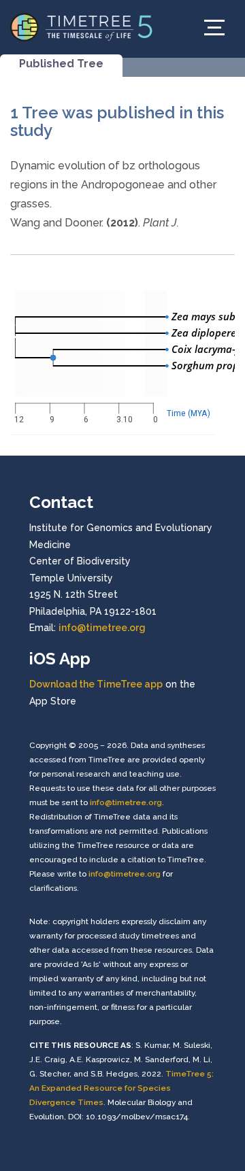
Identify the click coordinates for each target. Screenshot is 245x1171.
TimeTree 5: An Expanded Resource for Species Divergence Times (121, 1088)
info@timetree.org (102, 627)
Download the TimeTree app (96, 684)
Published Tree (61, 63)
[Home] (81, 26)
